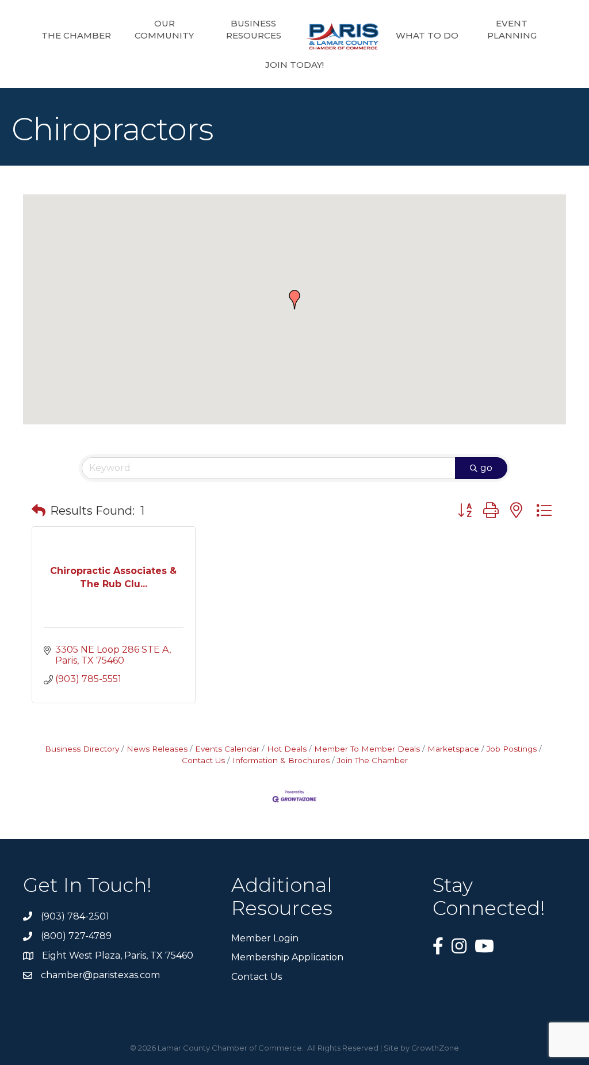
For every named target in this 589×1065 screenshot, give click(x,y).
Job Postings (512, 748)
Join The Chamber (372, 760)
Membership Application (287, 957)
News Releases (157, 748)
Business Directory (82, 748)
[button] (294, 299)
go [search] (486, 467)
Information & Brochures (281, 760)
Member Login (265, 938)
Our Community (164, 29)
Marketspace (453, 748)
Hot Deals (287, 748)
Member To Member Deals (367, 748)
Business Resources (253, 29)
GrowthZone (435, 1047)
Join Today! (294, 64)
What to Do (427, 35)
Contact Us (256, 976)
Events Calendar (227, 748)
